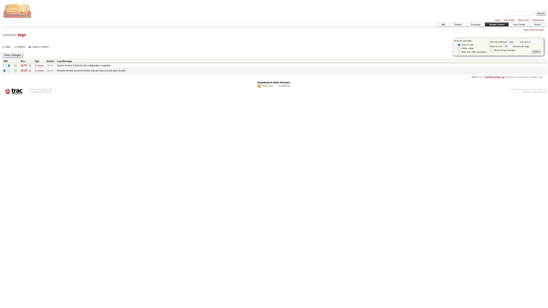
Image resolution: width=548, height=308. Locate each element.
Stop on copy (467, 45)
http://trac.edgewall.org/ (534, 91)
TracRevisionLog (494, 77)
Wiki (443, 24)
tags (22, 35)
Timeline (458, 24)
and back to (525, 42)
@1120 (24, 70)
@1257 (24, 65)
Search (537, 24)
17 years (39, 65)
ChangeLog (284, 85)
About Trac (523, 20)
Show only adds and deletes (474, 52)
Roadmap (476, 24)
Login (497, 20)
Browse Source (496, 24)
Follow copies (467, 48)
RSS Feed (267, 85)
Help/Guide (509, 20)
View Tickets (519, 24)
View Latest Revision (534, 30)
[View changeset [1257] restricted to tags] (30, 65)
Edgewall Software (42, 91)
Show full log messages (504, 50)
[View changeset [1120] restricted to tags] (30, 70)
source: (10, 35)
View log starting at (499, 42)
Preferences (538, 20)
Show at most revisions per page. (510, 46)
